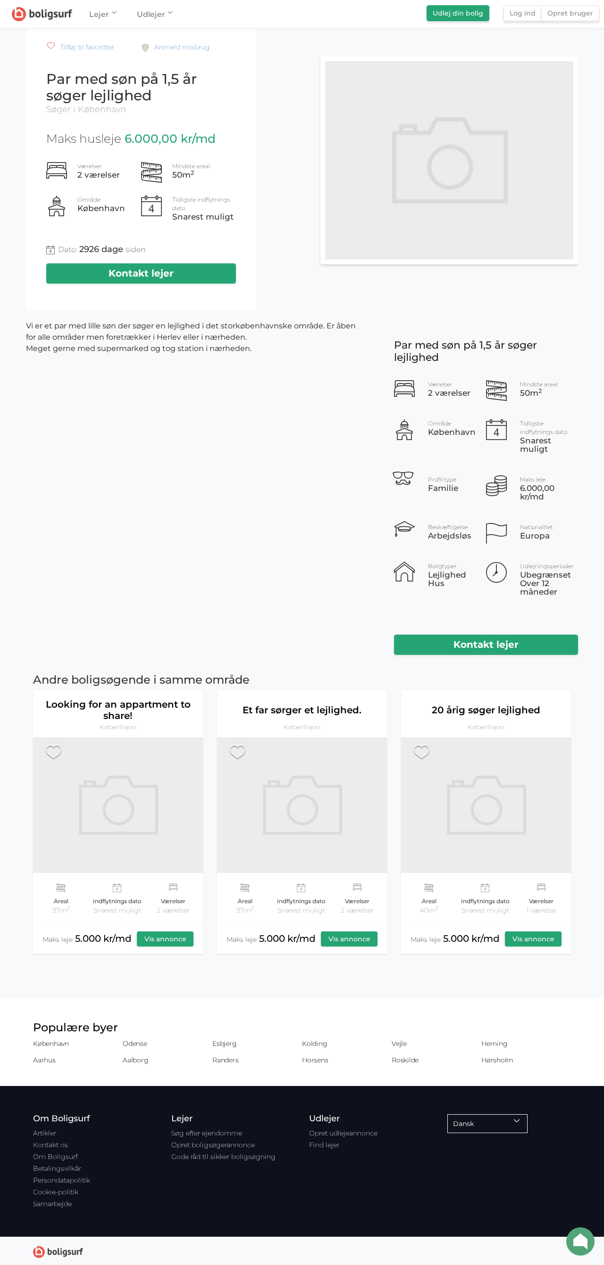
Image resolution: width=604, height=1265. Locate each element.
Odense (135, 1043)
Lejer (99, 14)
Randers (225, 1060)
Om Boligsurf (55, 1156)
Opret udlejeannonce (343, 1133)
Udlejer (151, 14)
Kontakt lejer (141, 273)
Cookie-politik (55, 1192)
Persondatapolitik (61, 1180)
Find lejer (324, 1145)
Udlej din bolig (458, 13)
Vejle (399, 1043)
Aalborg (135, 1060)
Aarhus (44, 1060)
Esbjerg (224, 1043)
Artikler (44, 1133)
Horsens (315, 1060)
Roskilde (405, 1060)
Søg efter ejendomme (206, 1133)
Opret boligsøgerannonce (213, 1145)
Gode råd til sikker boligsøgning (223, 1156)
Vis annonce (165, 939)
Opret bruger (570, 13)
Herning (494, 1043)
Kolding (314, 1043)
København (51, 1043)
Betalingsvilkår (57, 1168)
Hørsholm (497, 1060)
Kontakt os (50, 1145)
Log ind (523, 13)
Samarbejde (52, 1204)
